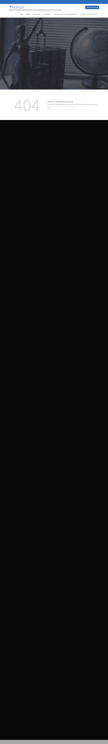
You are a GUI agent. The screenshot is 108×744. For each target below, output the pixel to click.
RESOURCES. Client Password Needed (66, 14)
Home (21, 14)
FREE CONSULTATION (92, 7)
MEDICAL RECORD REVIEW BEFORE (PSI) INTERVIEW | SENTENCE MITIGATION (35, 10)
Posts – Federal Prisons (89, 14)
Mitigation (47, 14)
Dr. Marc (28, 14)
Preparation (36, 14)
